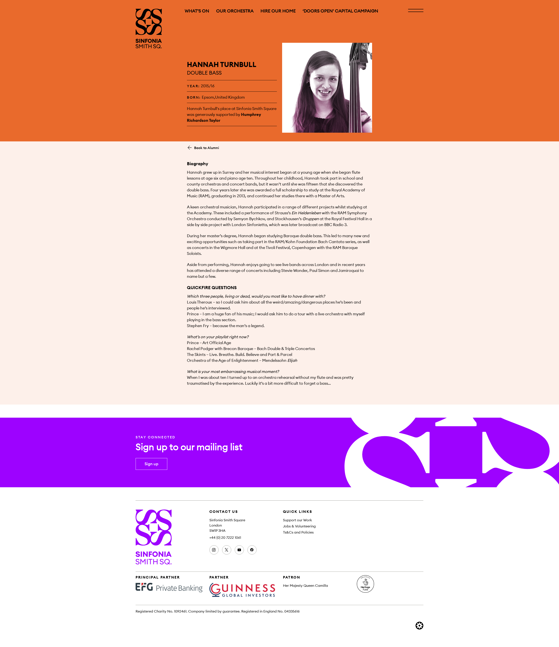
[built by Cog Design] (419, 626)
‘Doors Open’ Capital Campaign (340, 11)
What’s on (197, 11)
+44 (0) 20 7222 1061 (225, 537)
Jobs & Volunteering (299, 526)
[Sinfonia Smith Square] (149, 28)
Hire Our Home (278, 11)
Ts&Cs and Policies (298, 532)
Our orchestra (235, 11)
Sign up (151, 463)
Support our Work (297, 520)
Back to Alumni (206, 148)
